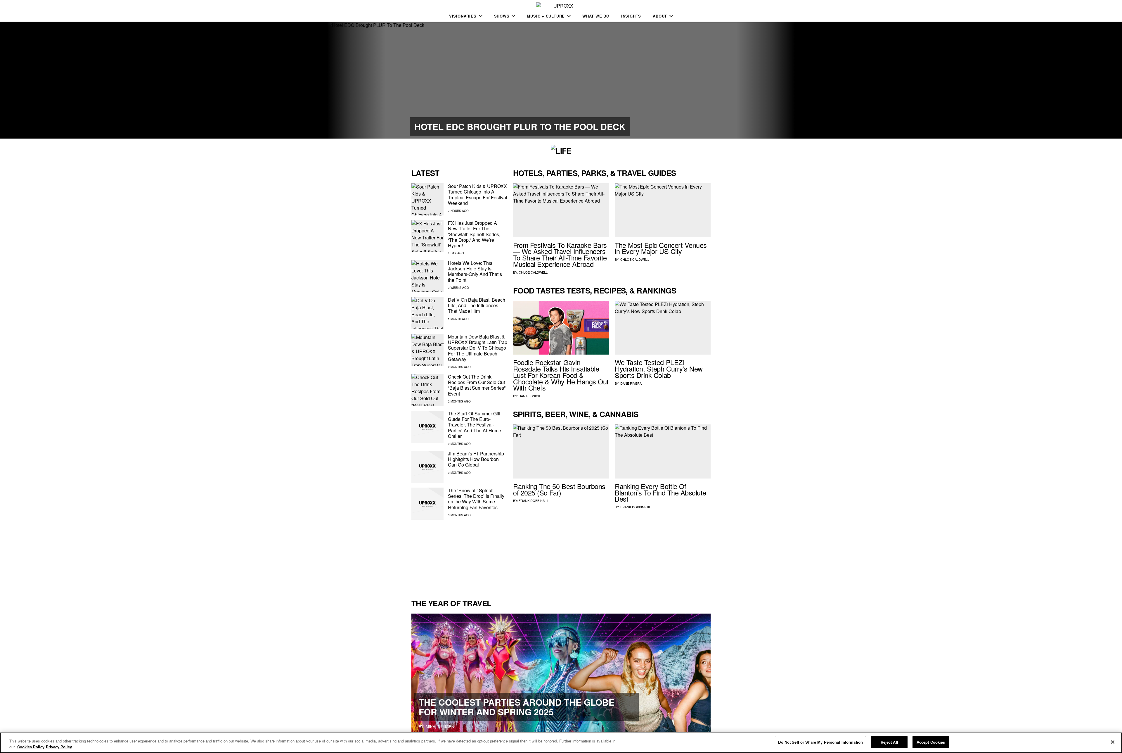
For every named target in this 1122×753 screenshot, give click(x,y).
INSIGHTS (631, 16)
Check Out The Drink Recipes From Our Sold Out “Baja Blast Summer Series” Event (476, 385)
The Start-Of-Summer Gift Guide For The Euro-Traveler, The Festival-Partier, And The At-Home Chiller (474, 424)
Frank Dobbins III (533, 500)
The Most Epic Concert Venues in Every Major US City (661, 248)
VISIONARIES (463, 16)
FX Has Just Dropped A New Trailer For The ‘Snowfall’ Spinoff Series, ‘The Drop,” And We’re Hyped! (474, 234)
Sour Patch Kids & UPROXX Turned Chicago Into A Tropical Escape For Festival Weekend (477, 194)
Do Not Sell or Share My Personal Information (820, 742)
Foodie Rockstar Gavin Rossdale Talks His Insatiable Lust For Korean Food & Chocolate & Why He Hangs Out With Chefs (561, 375)
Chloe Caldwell (533, 272)
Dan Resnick (529, 395)
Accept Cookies (931, 742)
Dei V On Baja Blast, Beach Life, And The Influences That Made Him (476, 305)
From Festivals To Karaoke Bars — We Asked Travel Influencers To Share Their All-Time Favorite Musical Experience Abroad (560, 254)
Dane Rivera (631, 383)
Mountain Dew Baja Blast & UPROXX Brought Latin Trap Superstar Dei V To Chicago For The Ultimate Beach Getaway (477, 347)
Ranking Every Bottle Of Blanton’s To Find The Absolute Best (660, 492)
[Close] (1112, 741)
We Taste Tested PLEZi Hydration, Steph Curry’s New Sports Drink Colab (659, 368)
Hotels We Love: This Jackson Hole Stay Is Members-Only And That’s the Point (475, 271)
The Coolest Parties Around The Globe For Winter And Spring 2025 (516, 707)
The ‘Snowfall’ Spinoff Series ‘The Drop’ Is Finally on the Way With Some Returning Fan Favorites (476, 499)
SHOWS (502, 16)
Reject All (889, 742)
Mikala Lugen (440, 726)
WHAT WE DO (596, 16)
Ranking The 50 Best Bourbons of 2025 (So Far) (559, 489)
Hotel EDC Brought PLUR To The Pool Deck (520, 126)
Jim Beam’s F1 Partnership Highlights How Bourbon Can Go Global (476, 459)
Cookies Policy (30, 746)
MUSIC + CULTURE (546, 16)
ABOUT (660, 16)
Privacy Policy (59, 746)
